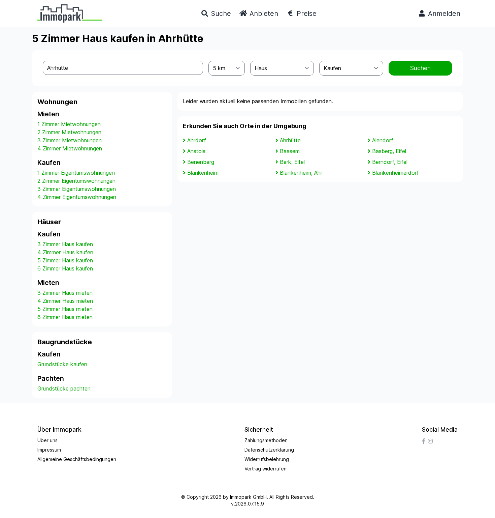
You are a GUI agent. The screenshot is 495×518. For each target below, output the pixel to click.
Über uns (47, 440)
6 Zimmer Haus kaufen (65, 268)
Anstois (196, 151)
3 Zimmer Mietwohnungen (69, 140)
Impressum (49, 450)
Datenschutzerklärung (269, 450)
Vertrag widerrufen (265, 468)
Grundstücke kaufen (62, 364)
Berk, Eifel (292, 162)
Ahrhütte (290, 140)
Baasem (290, 151)
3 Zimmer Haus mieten (65, 292)
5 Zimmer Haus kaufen (65, 260)
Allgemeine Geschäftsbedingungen (76, 459)
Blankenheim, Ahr (301, 172)
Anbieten (263, 13)
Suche (220, 13)
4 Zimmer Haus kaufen (65, 252)
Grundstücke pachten (64, 388)
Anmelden (443, 13)
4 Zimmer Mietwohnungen (69, 148)
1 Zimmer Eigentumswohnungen (76, 172)
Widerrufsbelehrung (266, 459)
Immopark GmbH (248, 497)
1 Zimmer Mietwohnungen (69, 124)
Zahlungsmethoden (266, 440)
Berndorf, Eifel (389, 162)
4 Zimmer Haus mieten (65, 300)
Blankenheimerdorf (395, 172)
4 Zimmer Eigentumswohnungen (76, 197)
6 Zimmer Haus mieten (65, 317)
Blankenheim (203, 172)
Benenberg (200, 162)
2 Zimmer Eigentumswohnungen (76, 180)
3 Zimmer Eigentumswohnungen (76, 188)
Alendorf (382, 140)
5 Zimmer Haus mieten (65, 309)
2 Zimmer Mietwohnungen (69, 132)
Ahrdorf (196, 140)
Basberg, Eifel (389, 151)
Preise (306, 13)
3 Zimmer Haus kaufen (65, 244)
